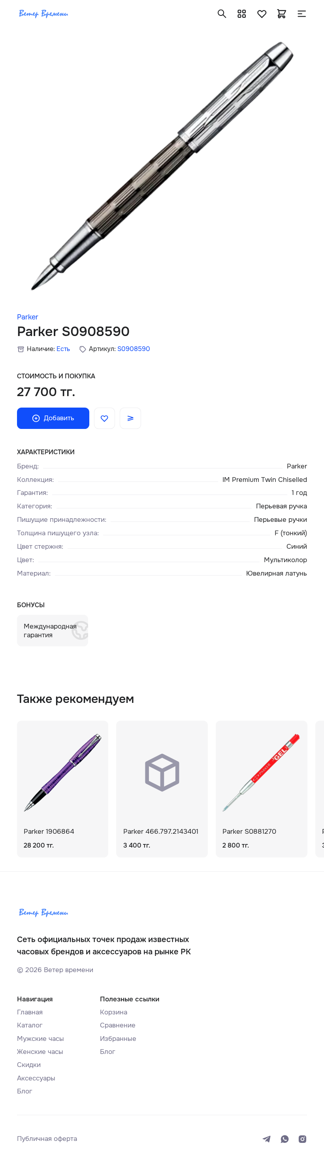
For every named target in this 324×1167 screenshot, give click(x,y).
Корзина (113, 1012)
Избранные (118, 1038)
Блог (24, 1091)
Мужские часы (40, 1038)
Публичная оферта (47, 1138)
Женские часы (40, 1051)
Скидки (29, 1064)
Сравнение (118, 1025)
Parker (27, 317)
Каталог (30, 1025)
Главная (30, 1012)
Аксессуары (36, 1078)
